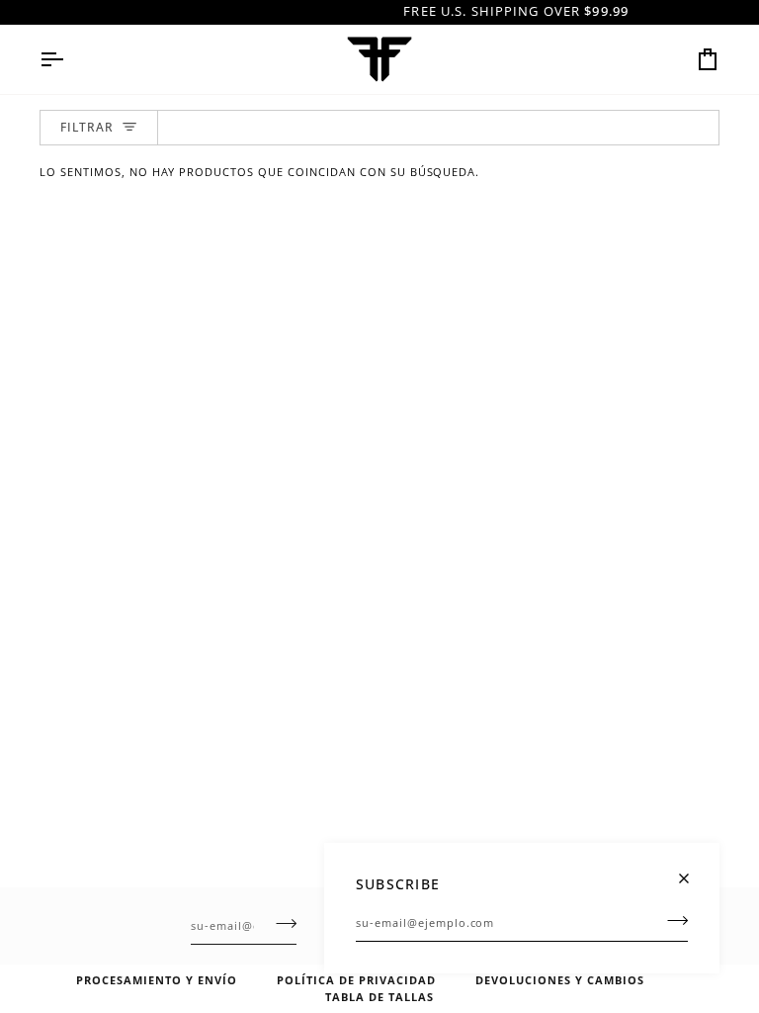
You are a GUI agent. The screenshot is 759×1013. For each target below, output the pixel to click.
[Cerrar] (692, 870)
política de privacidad (356, 979)
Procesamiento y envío (156, 979)
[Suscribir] (671, 920)
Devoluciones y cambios (559, 979)
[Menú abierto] (69, 59)
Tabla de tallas (379, 996)
